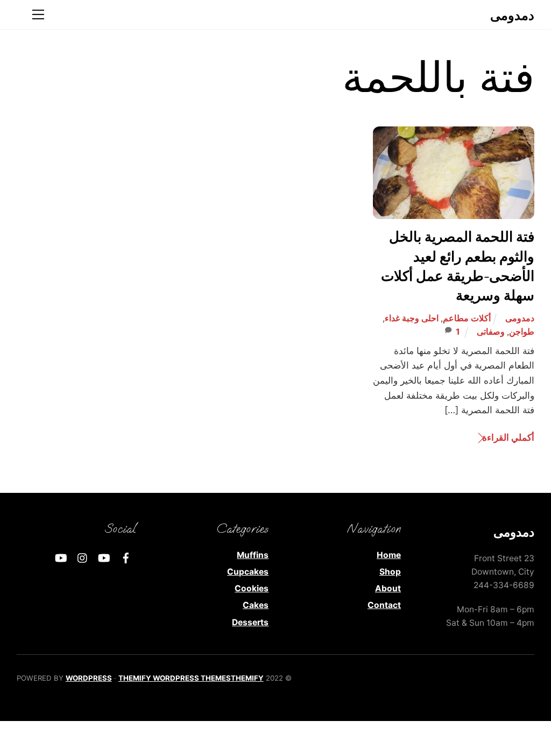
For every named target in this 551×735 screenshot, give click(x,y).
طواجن (521, 332)
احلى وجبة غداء (412, 318)
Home (389, 555)
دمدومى (519, 318)
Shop (390, 572)
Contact (384, 605)
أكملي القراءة (508, 437)
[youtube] (104, 557)
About (388, 588)
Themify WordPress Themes (174, 678)
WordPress (89, 678)
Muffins (253, 555)
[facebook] (126, 557)
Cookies (252, 588)
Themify (247, 678)
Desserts (250, 622)
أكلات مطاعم (467, 318)
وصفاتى (491, 332)
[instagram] (83, 557)
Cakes (256, 605)
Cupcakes (248, 572)
